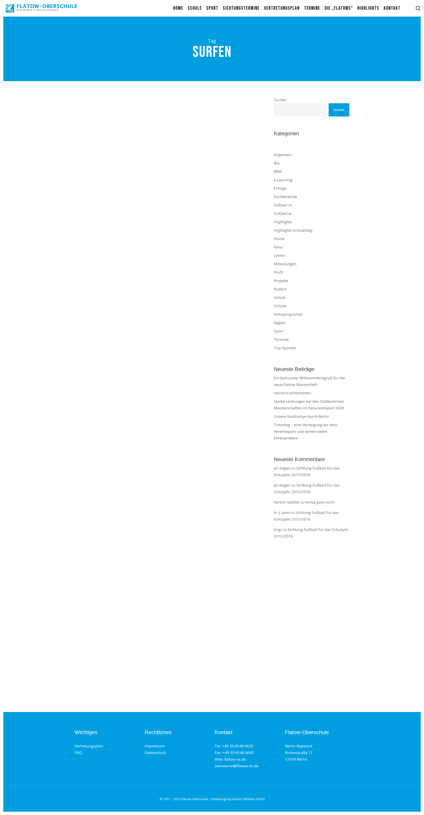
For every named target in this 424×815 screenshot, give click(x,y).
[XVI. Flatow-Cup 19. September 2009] (119, 526)
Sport (95, 651)
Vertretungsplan (89, 745)
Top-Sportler (91, 423)
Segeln (279, 322)
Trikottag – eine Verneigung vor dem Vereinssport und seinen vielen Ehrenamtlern (305, 431)
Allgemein (283, 154)
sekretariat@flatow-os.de (236, 765)
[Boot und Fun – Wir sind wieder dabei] (119, 151)
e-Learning (283, 179)
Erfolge (87, 349)
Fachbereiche (285, 196)
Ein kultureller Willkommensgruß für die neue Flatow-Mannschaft (309, 381)
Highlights (283, 221)
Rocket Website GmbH (248, 799)
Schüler (109, 196)
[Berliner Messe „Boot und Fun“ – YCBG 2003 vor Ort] (119, 679)
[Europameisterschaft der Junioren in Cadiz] (119, 378)
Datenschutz (155, 752)
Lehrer (279, 255)
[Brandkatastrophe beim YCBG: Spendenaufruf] (119, 301)
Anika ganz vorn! (320, 502)
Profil (85, 122)
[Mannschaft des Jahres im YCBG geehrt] (119, 452)
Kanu (278, 247)
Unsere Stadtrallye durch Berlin (301, 416)
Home (279, 238)
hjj (83, 175)
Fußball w (282, 213)
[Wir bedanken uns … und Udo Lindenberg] (119, 224)
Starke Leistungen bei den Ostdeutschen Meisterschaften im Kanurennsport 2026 (309, 404)
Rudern (280, 289)
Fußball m (283, 205)
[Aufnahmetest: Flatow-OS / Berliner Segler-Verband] (119, 603)
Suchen (280, 99)
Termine (123, 196)
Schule (109, 269)
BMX (278, 171)
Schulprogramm (288, 314)
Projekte (281, 280)
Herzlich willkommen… (294, 392)
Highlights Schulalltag (293, 230)
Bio (277, 163)
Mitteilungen (91, 196)
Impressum (155, 745)
